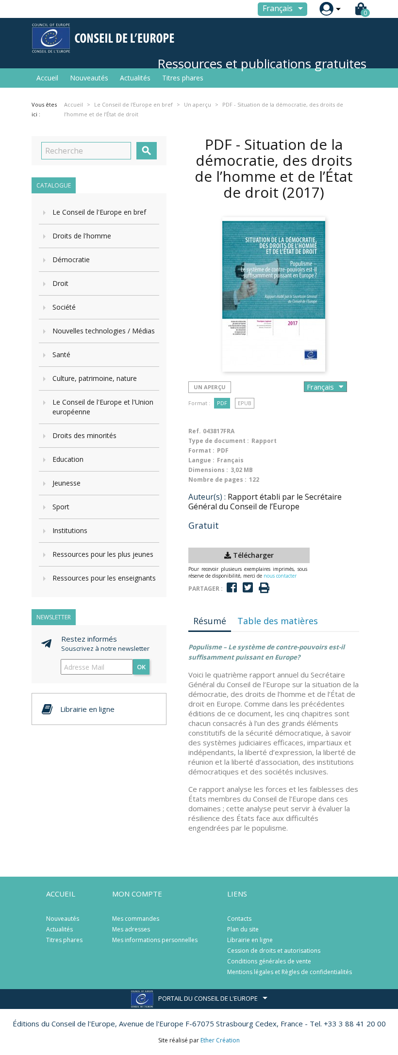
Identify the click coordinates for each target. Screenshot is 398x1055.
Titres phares (182, 77)
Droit (60, 283)
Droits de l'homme (81, 235)
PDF (222, 403)
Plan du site (243, 929)
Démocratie (71, 259)
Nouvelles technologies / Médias (103, 330)
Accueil (47, 77)
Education (67, 459)
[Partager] (232, 588)
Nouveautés (89, 77)
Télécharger (252, 555)
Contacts (239, 918)
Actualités (135, 77)
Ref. (194, 431)
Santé (61, 354)
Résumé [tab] (209, 621)
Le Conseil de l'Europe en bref (99, 212)
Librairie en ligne (250, 940)
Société (64, 307)
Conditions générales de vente (269, 961)
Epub (244, 403)
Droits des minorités (84, 435)
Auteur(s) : (207, 497)
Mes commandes (135, 918)
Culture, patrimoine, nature (94, 378)
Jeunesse (66, 483)
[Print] (264, 588)
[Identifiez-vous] (326, 9)
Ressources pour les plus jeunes (102, 554)
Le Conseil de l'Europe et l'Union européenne (102, 406)
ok (141, 666)
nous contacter (280, 575)
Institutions (69, 530)
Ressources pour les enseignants (104, 578)
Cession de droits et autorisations (273, 950)
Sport (60, 506)
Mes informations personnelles (155, 940)
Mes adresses (131, 929)
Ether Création (220, 1040)
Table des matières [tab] (277, 621)
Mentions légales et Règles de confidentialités (289, 972)
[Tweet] (248, 588)
